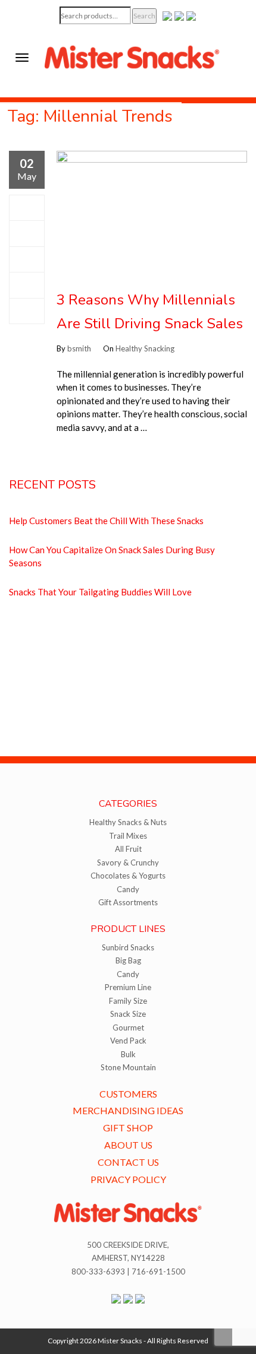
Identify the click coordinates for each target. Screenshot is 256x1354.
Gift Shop (128, 1127)
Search (144, 15)
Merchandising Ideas (128, 1110)
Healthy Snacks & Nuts (128, 822)
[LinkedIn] (26, 311)
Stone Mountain (128, 1067)
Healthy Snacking (144, 348)
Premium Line (128, 987)
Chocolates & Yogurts (128, 875)
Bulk (128, 1054)
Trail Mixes (128, 836)
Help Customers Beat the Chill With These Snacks (106, 520)
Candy (128, 889)
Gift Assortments (128, 902)
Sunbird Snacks (128, 947)
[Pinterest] (26, 284)
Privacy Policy (128, 1179)
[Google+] (26, 259)
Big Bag (128, 960)
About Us (128, 1144)
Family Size (128, 1001)
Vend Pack (128, 1040)
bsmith (79, 348)
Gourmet (128, 1027)
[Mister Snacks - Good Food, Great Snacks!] (132, 56)
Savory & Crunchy (128, 862)
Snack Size (128, 1014)
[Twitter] (26, 233)
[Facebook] (26, 207)
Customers (128, 1093)
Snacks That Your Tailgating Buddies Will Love (100, 591)
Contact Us (128, 1162)
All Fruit (128, 849)
